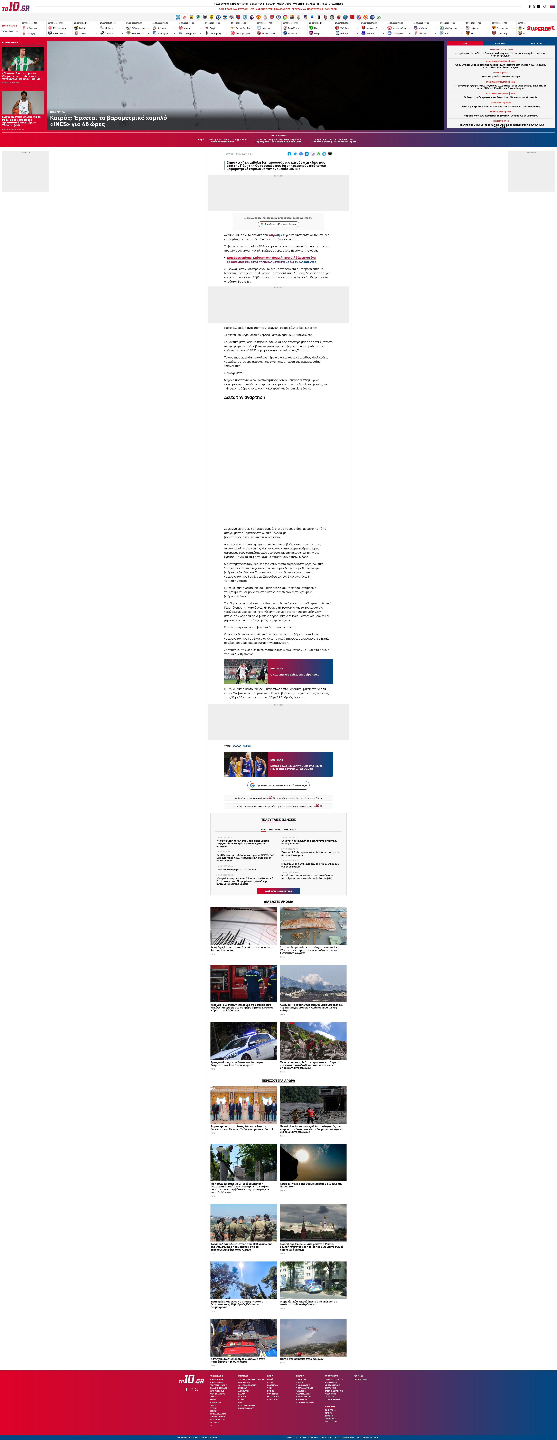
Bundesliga (215, 1402)
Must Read (289, 829)
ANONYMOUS (284, 3)
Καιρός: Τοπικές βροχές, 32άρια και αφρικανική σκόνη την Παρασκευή (222, 140)
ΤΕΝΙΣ (261, 3)
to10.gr (229, 153)
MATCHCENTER (264, 9)
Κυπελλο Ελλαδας (218, 1414)
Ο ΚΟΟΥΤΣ (329, 1397)
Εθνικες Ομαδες (217, 1417)
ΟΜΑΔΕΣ (310, 3)
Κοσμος (214, 1411)
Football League (218, 1385)
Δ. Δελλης (300, 1382)
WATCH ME (298, 3)
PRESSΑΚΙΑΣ (330, 1394)
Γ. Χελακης (301, 1379)
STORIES (329, 1416)
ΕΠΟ (211, 1425)
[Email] (330, 153)
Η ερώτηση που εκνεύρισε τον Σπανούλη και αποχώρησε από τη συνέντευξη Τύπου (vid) (500, 126)
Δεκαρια (300, 1376)
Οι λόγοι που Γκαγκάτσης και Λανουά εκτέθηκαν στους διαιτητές (501, 97)
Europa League (217, 1391)
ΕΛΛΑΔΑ (237, 745)
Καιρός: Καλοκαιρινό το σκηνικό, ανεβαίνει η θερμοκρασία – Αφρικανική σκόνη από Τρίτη (279, 140)
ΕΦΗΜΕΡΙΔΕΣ (330, 1419)
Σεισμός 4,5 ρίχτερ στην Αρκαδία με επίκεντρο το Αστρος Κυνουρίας (501, 106)
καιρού (273, 235)
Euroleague (244, 1382)
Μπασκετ (243, 1376)
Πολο (270, 1382)
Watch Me (330, 1406)
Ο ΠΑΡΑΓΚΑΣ (330, 1388)
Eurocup (242, 1388)
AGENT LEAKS (331, 1382)
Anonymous (331, 1376)
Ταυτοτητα (291, 1438)
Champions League (219, 1388)
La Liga (213, 1397)
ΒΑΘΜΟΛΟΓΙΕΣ (282, 9)
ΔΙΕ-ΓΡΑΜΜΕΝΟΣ (332, 1385)
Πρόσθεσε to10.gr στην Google (280, 224)
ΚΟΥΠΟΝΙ (243, 9)
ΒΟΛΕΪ (253, 3)
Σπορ (270, 1376)
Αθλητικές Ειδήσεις (268, 806)
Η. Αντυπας (301, 1399)
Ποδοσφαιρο (216, 1376)
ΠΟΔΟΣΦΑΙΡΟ (221, 3)
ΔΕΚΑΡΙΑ (270, 3)
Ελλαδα (241, 1394)
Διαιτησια (214, 1422)
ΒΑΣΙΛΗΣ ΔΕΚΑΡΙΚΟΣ (334, 1391)
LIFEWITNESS (336, 3)
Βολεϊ (270, 1379)
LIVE (252, 9)
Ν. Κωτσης (301, 1391)
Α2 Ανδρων (243, 1391)
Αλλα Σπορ (272, 1399)
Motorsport (274, 1397)
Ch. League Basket (247, 1385)
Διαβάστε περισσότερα (278, 891)
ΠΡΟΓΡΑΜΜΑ (299, 9)
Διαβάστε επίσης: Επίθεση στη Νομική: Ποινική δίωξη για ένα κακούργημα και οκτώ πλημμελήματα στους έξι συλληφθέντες (271, 260)
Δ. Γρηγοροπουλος (305, 1402)
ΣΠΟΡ (245, 3)
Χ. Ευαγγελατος (303, 1394)
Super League (216, 1379)
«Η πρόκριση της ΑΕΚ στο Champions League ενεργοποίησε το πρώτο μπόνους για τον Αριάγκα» (500, 54)
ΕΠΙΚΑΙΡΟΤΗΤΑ (360, 1379)
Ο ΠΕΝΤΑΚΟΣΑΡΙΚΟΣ (334, 1379)
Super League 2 (217, 1382)
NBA (240, 1402)
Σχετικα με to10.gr (308, 1438)
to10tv (328, 1413)
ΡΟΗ (221, 9)
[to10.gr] (16, 6)
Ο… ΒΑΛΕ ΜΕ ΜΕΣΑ (332, 1399)
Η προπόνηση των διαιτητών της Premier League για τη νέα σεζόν (500, 115)
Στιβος (270, 1391)
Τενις (270, 1388)
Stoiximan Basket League (251, 1379)
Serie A (213, 1399)
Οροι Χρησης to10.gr (330, 1438)
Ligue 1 (213, 1405)
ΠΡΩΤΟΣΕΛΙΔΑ (315, 9)
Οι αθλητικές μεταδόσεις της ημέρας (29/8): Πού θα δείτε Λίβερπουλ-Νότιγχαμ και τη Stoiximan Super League (500, 66)
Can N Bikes (272, 1394)
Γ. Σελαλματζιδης (304, 1388)
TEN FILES (322, 3)
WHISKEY (374, 1438)
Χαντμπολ (272, 1385)
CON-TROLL (331, 9)
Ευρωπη (213, 1408)
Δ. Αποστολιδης (303, 1397)
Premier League (217, 1394)
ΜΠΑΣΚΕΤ (235, 3)
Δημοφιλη (274, 829)
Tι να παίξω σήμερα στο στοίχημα (501, 76)
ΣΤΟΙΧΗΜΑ (231, 9)
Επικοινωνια (348, 1438)
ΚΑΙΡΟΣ (247, 745)
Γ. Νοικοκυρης (303, 1385)
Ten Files (358, 1376)
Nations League (217, 1419)
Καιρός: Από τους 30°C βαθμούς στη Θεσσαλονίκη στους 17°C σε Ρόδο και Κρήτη (333, 140)
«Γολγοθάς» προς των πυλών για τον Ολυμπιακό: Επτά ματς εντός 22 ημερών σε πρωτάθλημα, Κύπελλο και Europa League (500, 86)
